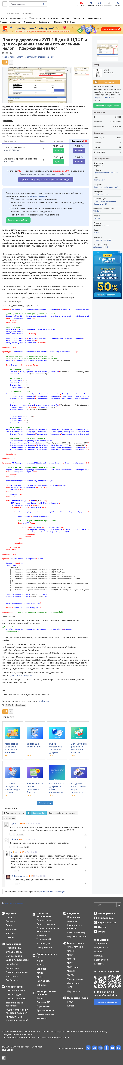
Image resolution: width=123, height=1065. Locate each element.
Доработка (20, 705)
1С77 (69, 987)
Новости (10, 917)
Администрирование (17, 972)
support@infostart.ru (105, 995)
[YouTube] (112, 1048)
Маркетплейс (75, 943)
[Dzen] (106, 1048)
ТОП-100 (10, 933)
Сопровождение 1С (47, 955)
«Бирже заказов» (38, 196)
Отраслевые (43, 1006)
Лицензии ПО (43, 1002)
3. (11, 852)
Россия (96, 218)
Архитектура (43, 943)
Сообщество (12, 980)
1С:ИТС (40, 964)
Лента (9, 925)
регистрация (45, 891)
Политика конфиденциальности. (52, 1037)
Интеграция (12, 976)
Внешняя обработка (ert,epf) (105, 187)
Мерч (101, 931)
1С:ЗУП (71, 971)
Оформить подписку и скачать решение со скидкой (46, 179)
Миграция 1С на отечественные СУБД (17, 1018)
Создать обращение (107, 1002)
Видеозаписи (106, 918)
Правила (98, 951)
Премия (10, 937)
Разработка (12, 964)
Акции (40, 960)
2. (10, 839)
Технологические (45, 1014)
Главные (10, 921)
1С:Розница (73, 967)
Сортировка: (62, 813)
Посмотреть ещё (45, 803)
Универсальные (75, 979)
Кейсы (40, 977)
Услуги (40, 973)
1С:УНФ (71, 959)
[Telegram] (88, 1048)
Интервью (11, 929)
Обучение (73, 913)
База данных (12, 968)
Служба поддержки (109, 971)
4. (12, 876)
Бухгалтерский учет (102, 240)
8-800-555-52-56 (104, 992)
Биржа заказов (107, 922)
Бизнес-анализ (44, 920)
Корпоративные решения (46, 993)
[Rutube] (118, 1048)
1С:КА (70, 955)
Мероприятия (106, 913)
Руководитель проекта (74, 927)
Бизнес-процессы (46, 924)
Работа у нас (101, 960)
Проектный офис (77, 998)
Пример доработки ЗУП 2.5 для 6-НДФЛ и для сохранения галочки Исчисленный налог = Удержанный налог (44, 44)
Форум (102, 927)
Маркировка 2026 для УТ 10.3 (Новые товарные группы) (11, 750)
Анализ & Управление (44, 915)
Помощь (98, 955)
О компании (101, 939)
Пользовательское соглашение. (18, 1037)
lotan (17, 852)
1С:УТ (70, 963)
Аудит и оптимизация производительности (17, 1011)
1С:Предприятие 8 (101, 194)
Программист (99, 180)
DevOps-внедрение (16, 998)
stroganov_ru (22, 876)
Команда (41, 935)
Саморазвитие (44, 947)
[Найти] (118, 904)
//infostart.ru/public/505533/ (22, 675)
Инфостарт (44, 701)
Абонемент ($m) (100, 247)
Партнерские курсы (77, 936)
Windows (97, 211)
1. (10, 823)
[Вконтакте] (94, 1048)
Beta (16, 839)
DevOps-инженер (76, 932)
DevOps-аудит (13, 994)
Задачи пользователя (17, 960)
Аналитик (72, 921)
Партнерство (44, 981)
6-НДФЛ (9, 705)
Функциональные (15, 952)
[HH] (100, 1048)
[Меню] (4, 3)
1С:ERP (70, 951)
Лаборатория (14, 986)
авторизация (58, 891)
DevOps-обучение (15, 990)
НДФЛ (96, 233)
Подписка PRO (13, 948)
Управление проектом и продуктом (48, 929)
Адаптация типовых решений (105, 172)
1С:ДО (70, 975)
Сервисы (41, 969)
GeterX (16, 823)
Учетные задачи (14, 956)
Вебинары (42, 985)
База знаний (13, 944)
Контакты (99, 963)
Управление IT (44, 939)
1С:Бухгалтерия (75, 947)
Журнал (11, 913)
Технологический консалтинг (15, 1004)
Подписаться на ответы (15, 813)
